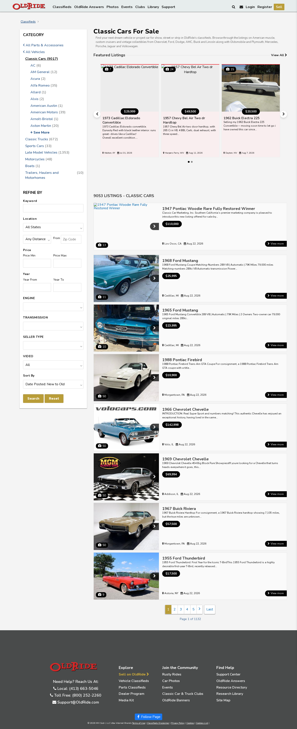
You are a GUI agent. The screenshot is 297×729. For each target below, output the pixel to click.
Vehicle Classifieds (134, 681)
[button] (96, 114)
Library (153, 7)
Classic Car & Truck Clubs (182, 693)
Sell (279, 7)
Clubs (140, 7)
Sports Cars (38, 146)
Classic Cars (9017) (41, 58)
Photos (113, 7)
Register (264, 7)
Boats (32, 166)
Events (127, 7)
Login (250, 7)
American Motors (47, 112)
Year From (30, 280)
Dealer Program (131, 693)
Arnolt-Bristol (44, 119)
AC (35, 65)
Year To (58, 280)
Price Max (60, 255)
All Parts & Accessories (44, 45)
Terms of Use (138, 723)
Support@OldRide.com (78, 702)
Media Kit (126, 700)
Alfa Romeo (43, 85)
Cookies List (202, 723)
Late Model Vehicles (47, 152)
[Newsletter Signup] (241, 6)
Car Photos (171, 681)
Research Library (229, 693)
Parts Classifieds (132, 687)
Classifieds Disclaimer (158, 723)
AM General (43, 72)
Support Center (228, 674)
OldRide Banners (176, 700)
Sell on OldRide (133, 674)
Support (168, 7)
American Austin (46, 105)
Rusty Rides (171, 674)
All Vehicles (35, 52)
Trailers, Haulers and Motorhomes (54, 175)
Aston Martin (44, 125)
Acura (37, 78)
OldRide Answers (89, 7)
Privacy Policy (177, 723)
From (56, 238)
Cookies (190, 723)
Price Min (29, 255)
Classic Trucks (41, 139)
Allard (38, 92)
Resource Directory (231, 687)
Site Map (223, 700)
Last (209, 609)
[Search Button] (234, 6)
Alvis (37, 99)
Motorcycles (38, 159)
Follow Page (150, 716)
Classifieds (62, 7)
